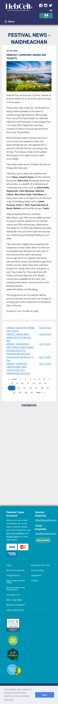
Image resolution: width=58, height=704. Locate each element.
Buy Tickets (43, 540)
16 (19, 388)
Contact (34, 580)
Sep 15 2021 (45, 363)
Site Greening (37, 570)
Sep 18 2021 (45, 357)
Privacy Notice (13, 536)
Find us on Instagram (46, 5)
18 (30, 388)
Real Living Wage (14, 599)
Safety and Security (15, 610)
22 (14, 392)
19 (36, 388)
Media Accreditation (15, 604)
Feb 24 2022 (45, 327)
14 (45, 383)
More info (8, 700)
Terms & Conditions (15, 533)
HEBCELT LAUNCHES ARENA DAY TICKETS (20, 329)
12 (34, 383)
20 (42, 388)
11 (28, 383)
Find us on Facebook (41, 5)
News (19, 311)
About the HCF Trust (40, 565)
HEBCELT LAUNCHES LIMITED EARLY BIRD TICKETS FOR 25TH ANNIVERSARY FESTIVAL (18, 368)
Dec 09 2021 (45, 334)
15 (12, 388)
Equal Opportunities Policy (15, 581)
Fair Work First (13, 594)
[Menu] (5, 22)
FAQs (8, 565)
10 (22, 383)
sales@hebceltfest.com (45, 533)
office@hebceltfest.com (46, 520)
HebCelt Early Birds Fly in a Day (19, 359)
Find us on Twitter (50, 5)
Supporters (36, 575)
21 (48, 388)
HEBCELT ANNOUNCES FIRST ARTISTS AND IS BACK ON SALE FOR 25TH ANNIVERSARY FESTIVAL (20, 349)
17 (24, 388)
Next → (39, 392)
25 (32, 392)
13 (39, 383)
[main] (29, 183)
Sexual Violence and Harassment (15, 588)
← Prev (13, 379)
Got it (44, 695)
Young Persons (13, 575)
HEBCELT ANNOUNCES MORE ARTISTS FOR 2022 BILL (18, 337)
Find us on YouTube (50, 10)
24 (26, 392)
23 (20, 392)
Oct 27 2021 (45, 344)
